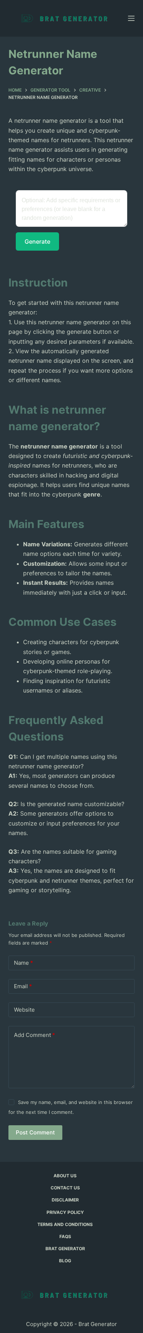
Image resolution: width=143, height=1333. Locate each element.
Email (23, 986)
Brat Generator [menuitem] (65, 1248)
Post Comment (35, 1132)
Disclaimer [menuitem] (65, 1200)
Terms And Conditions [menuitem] (65, 1224)
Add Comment (34, 1034)
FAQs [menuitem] (65, 1236)
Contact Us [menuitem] (65, 1187)
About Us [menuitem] (65, 1175)
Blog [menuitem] (65, 1260)
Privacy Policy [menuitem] (65, 1212)
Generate (37, 241)
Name (23, 962)
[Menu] (131, 18)
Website (24, 1009)
